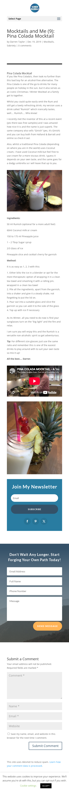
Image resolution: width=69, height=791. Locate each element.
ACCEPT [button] (46, 785)
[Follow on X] (43, 521)
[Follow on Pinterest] (35, 521)
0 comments (24, 45)
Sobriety (11, 45)
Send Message (47, 626)
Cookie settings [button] (28, 785)
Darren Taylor (17, 41)
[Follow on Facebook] (27, 521)
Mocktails (49, 41)
